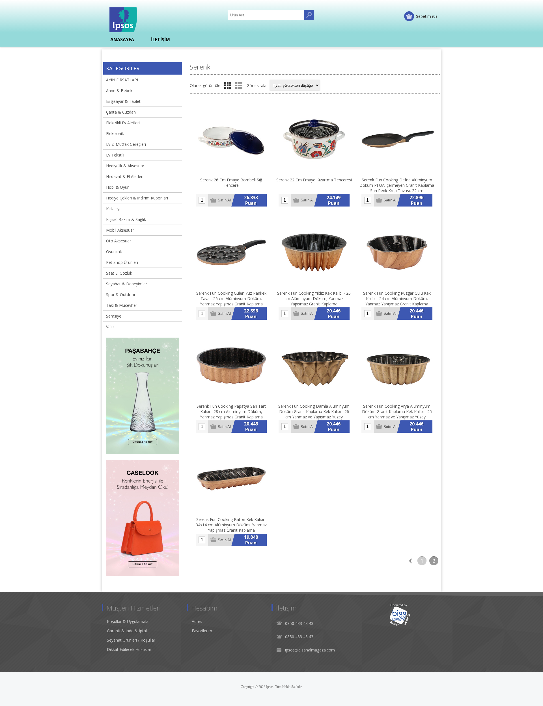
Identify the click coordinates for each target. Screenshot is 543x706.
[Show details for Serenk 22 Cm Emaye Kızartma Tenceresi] (314, 139)
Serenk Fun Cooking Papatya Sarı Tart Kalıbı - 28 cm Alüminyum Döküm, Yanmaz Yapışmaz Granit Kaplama (231, 411)
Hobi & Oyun (118, 187)
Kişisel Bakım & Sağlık (126, 219)
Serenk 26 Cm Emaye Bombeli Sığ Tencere (231, 182)
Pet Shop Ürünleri (122, 262)
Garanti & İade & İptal (127, 630)
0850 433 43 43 (299, 623)
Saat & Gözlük (119, 273)
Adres (197, 621)
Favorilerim (202, 630)
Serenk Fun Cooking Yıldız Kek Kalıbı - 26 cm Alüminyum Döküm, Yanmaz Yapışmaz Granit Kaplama (314, 298)
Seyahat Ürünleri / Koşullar (131, 640)
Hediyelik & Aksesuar (125, 165)
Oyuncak (114, 251)
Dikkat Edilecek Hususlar (129, 649)
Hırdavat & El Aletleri (124, 176)
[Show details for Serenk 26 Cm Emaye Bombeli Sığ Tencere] (231, 139)
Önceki (410, 560)
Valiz (110, 326)
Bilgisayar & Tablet (123, 101)
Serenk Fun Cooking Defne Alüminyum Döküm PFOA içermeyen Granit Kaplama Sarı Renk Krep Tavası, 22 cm (396, 185)
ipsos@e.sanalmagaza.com (310, 650)
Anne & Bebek (119, 90)
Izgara (228, 85)
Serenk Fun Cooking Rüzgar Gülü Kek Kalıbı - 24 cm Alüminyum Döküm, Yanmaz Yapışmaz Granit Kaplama (397, 298)
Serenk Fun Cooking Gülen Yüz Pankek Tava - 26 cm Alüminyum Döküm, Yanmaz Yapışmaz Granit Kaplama (231, 298)
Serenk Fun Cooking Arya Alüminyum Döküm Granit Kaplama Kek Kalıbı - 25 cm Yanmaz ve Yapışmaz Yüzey (397, 411)
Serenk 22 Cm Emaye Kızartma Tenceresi (314, 180)
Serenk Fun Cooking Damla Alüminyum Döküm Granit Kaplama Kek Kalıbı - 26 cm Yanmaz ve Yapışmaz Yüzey (314, 411)
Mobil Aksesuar (120, 230)
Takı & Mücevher (121, 305)
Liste (239, 85)
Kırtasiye (114, 208)
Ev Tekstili (115, 155)
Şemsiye (113, 316)
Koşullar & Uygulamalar (128, 621)
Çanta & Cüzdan (121, 112)
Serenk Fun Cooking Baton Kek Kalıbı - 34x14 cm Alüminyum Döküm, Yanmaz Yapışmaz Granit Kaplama (231, 525)
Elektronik (115, 133)
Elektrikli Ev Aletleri (123, 122)
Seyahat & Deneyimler (126, 283)
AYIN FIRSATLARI (122, 79)
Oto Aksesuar (118, 241)
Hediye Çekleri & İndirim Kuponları (137, 198)
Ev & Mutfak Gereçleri (126, 144)
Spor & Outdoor (120, 294)
